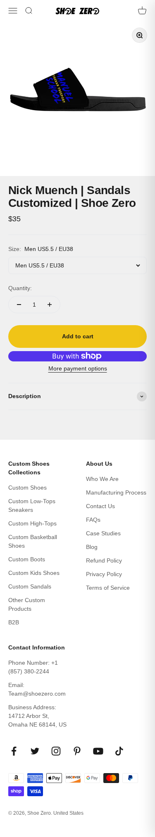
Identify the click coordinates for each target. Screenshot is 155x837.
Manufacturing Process (116, 492)
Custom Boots (26, 559)
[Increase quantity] (49, 304)
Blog (92, 547)
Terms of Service (108, 587)
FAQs (93, 519)
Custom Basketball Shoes (32, 541)
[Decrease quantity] (19, 304)
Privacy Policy (104, 574)
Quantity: (20, 288)
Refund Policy (104, 560)
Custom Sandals (29, 586)
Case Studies (103, 533)
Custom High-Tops (32, 523)
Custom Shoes (27, 487)
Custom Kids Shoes (34, 573)
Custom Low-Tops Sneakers (31, 505)
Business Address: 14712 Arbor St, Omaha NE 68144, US (37, 716)
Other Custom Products (26, 604)
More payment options (77, 368)
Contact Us (100, 506)
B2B (13, 622)
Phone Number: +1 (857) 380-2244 (33, 667)
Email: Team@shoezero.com (37, 689)
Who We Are (102, 479)
